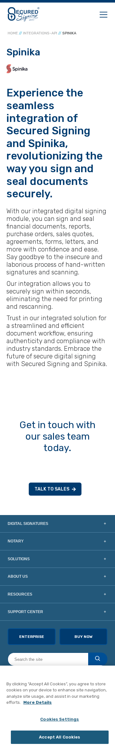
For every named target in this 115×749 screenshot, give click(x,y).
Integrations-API (40, 33)
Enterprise (31, 636)
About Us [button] (18, 576)
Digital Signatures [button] (28, 523)
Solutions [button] (19, 559)
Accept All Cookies (59, 737)
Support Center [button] (25, 612)
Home (13, 33)
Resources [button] (20, 594)
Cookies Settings (59, 719)
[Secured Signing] (24, 14)
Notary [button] (16, 541)
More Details (37, 702)
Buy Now (83, 636)
